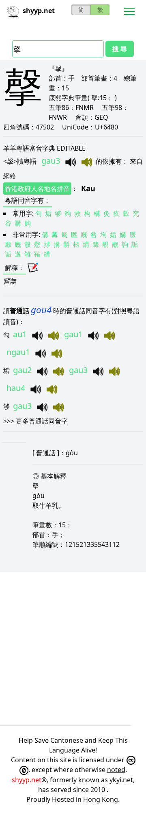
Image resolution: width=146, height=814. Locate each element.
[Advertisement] (73, 648)
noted (116, 769)
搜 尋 (119, 48)
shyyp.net (26, 779)
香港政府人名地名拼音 (37, 188)
